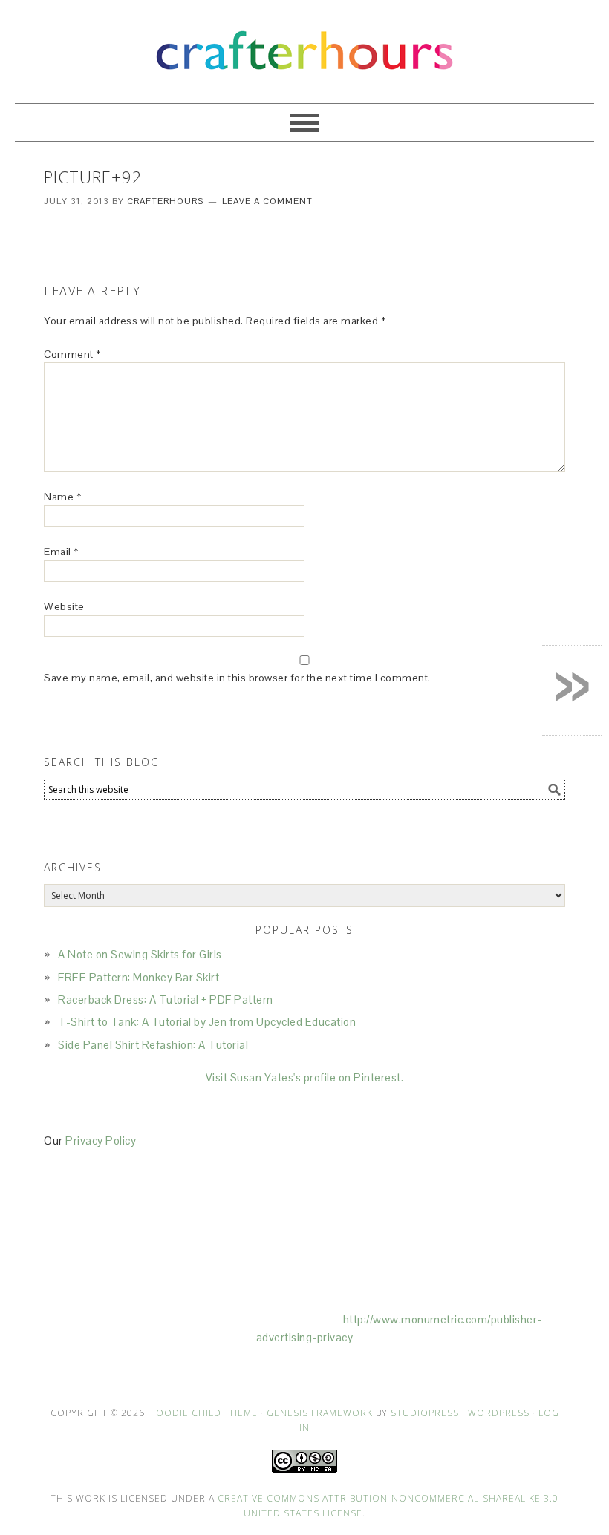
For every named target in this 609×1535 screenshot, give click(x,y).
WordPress (499, 1413)
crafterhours (304, 45)
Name (62, 496)
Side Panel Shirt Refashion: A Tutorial (153, 1045)
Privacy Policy (100, 1140)
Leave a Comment (267, 201)
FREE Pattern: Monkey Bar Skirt (138, 977)
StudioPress (425, 1413)
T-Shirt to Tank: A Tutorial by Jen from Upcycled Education (207, 1022)
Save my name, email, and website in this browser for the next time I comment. (237, 677)
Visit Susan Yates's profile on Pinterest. (305, 1077)
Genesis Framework (320, 1413)
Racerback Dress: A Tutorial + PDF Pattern (165, 999)
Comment (72, 354)
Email (61, 551)
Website (64, 606)
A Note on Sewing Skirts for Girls (140, 954)
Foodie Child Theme (204, 1413)
